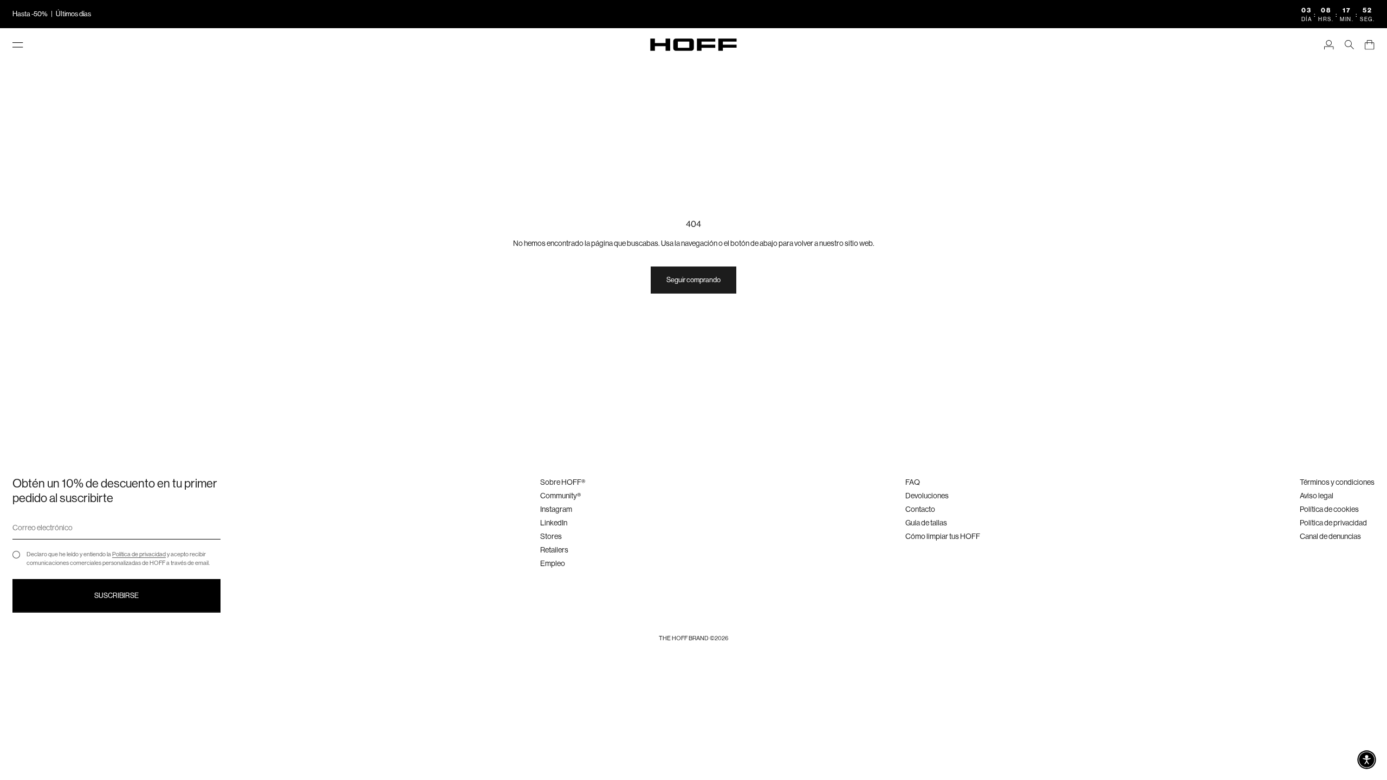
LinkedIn (553, 522)
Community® (560, 495)
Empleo (552, 563)
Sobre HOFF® (562, 482)
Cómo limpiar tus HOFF (942, 536)
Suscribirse (116, 596)
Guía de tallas (926, 522)
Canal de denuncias (1330, 536)
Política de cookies (1329, 509)
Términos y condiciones (1337, 482)
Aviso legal (1316, 495)
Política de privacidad (139, 554)
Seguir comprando (693, 280)
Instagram (556, 509)
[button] (1366, 759)
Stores (551, 536)
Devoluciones (927, 495)
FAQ (912, 482)
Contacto (920, 509)
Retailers (554, 549)
